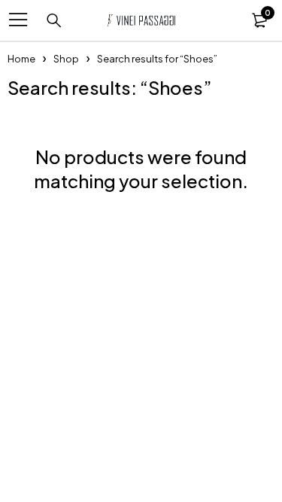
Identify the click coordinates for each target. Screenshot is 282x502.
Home (21, 59)
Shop (66, 59)
